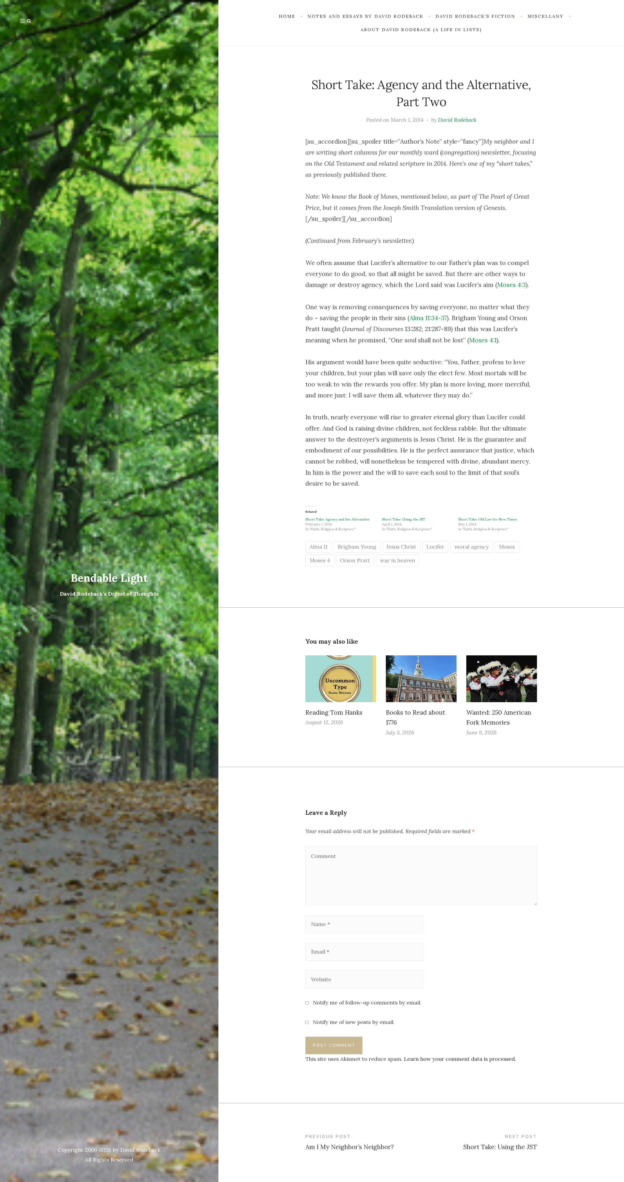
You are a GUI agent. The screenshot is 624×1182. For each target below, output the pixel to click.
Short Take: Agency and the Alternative (337, 519)
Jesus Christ (401, 546)
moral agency (472, 546)
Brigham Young (357, 546)
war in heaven (397, 560)
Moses (507, 546)
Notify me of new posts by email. (354, 1022)
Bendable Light (109, 578)
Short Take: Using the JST (403, 519)
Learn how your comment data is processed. (460, 1058)
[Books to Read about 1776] (421, 678)
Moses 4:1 (483, 340)
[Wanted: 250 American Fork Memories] (501, 678)
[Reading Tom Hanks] (340, 678)
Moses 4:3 (511, 285)
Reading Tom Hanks (333, 712)
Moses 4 (320, 560)
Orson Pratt (355, 560)
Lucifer (435, 546)
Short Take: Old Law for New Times (487, 519)
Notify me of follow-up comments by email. (367, 1002)
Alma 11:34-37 (428, 318)
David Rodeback (457, 119)
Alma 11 (319, 546)
